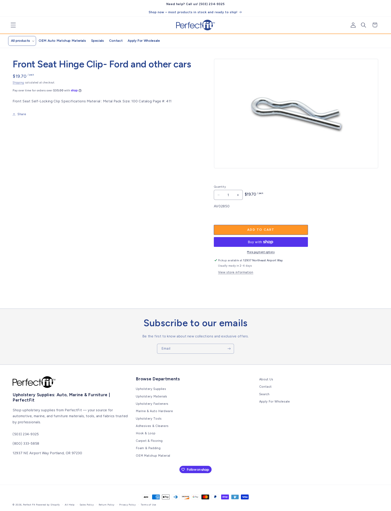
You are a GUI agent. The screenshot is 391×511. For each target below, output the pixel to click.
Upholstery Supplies (151, 389)
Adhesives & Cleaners (152, 426)
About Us (266, 379)
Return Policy (107, 504)
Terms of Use (148, 504)
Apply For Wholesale (274, 401)
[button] (11, 25)
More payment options (261, 252)
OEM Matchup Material (153, 455)
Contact (265, 386)
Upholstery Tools (148, 418)
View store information (235, 272)
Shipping (18, 82)
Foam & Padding (148, 448)
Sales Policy (87, 504)
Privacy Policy (127, 504)
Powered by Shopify (48, 504)
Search (264, 394)
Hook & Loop (145, 433)
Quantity (220, 186)
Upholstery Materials (151, 396)
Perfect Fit (29, 504)
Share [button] (22, 114)
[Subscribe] (229, 349)
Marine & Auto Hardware (154, 411)
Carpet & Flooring (149, 441)
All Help (70, 504)
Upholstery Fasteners (152, 404)
